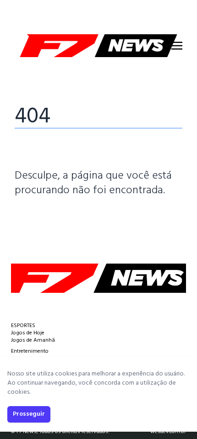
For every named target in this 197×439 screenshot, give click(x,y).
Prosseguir (29, 414)
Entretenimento (30, 351)
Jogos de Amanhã (33, 340)
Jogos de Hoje (27, 333)
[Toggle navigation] (176, 45)
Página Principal (46, 218)
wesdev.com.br (168, 431)
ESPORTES (23, 325)
